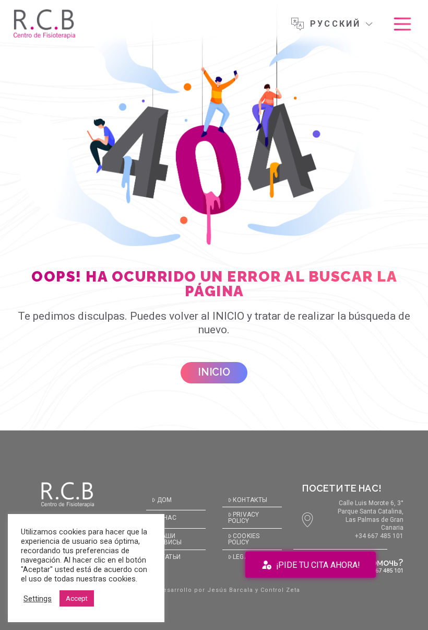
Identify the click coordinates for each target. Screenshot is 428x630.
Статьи (168, 557)
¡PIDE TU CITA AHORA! (318, 565)
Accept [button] (77, 598)
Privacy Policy (243, 517)
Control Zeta (280, 590)
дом (164, 500)
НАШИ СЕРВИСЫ (167, 539)
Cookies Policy (243, 539)
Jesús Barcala (230, 590)
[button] (402, 24)
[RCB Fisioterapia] (44, 24)
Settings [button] (37, 598)
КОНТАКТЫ (250, 500)
